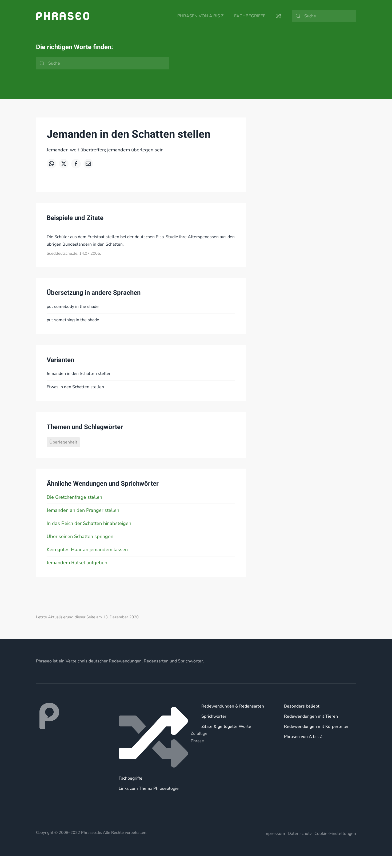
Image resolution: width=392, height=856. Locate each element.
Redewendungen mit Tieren (311, 716)
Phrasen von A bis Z (200, 16)
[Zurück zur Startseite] (62, 16)
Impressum (274, 834)
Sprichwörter (213, 716)
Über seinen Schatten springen (80, 536)
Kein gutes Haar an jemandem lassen (87, 549)
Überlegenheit (63, 442)
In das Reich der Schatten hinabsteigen (89, 523)
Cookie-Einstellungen (335, 834)
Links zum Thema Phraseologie (149, 788)
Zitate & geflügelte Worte (226, 726)
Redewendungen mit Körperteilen (317, 726)
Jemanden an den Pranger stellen (83, 510)
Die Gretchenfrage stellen (74, 497)
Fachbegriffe (249, 16)
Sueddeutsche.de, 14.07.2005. (74, 253)
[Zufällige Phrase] (155, 737)
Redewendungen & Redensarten (232, 706)
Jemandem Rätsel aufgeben (77, 562)
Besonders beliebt (301, 706)
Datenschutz (300, 834)
